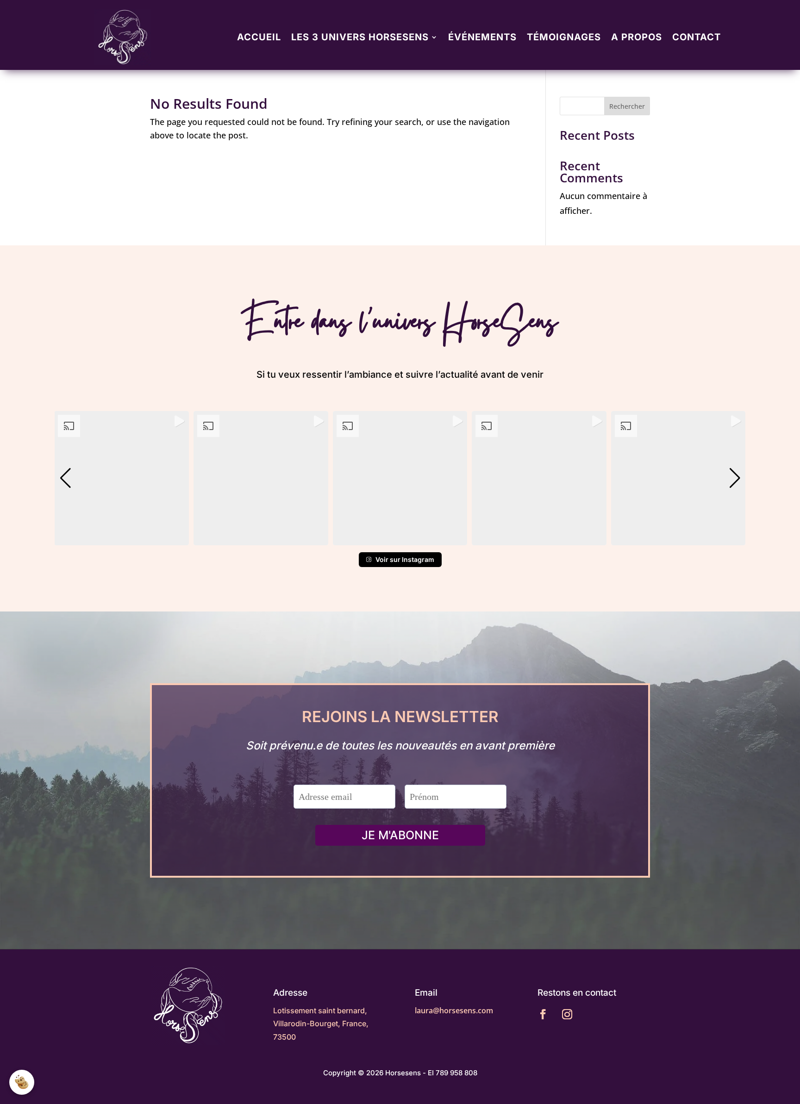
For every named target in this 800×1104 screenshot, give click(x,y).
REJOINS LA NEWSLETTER (400, 717)
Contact (696, 37)
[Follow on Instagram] (567, 1014)
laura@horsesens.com (454, 1010)
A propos (636, 37)
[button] (400, 539)
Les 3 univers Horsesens (360, 37)
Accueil (259, 37)
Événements (482, 37)
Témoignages (564, 37)
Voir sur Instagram (404, 559)
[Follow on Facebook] (543, 1014)
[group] (121, 478)
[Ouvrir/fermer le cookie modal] (21, 1082)
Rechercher (627, 106)
